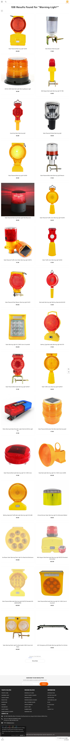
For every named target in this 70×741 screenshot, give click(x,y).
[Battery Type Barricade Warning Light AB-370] (52, 326)
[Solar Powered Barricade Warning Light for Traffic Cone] (17, 454)
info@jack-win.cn (10, 723)
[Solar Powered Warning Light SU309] (17, 157)
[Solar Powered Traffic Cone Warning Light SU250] (52, 199)
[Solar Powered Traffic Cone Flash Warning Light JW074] (17, 242)
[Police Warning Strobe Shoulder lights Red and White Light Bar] (17, 411)
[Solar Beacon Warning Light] (52, 30)
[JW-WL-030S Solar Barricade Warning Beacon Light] (17, 70)
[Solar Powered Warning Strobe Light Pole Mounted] (17, 199)
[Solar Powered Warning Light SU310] (17, 30)
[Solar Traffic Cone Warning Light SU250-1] (52, 368)
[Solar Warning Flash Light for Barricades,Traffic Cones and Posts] (17, 627)
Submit (44, 684)
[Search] (6, 2)
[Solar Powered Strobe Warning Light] (52, 115)
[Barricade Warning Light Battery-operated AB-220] (52, 284)
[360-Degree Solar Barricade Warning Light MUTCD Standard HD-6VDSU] (52, 539)
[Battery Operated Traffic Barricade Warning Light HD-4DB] (17, 497)
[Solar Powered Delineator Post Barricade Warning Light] (52, 411)
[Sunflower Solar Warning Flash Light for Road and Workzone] (17, 539)
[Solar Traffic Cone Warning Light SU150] (52, 242)
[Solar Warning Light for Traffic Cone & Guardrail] (17, 326)
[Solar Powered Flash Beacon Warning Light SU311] (17, 284)
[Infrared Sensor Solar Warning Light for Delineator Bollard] (52, 497)
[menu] (2, 2)
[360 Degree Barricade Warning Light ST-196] (52, 73)
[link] (2, 739)
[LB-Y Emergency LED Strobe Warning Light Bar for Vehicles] (52, 627)
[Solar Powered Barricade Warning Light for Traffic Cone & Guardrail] (52, 583)
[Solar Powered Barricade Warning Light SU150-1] (17, 368)
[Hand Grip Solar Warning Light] (17, 115)
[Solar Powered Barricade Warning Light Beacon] (52, 157)
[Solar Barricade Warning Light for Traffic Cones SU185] (52, 454)
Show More (35, 661)
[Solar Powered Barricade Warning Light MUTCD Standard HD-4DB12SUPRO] (17, 583)
